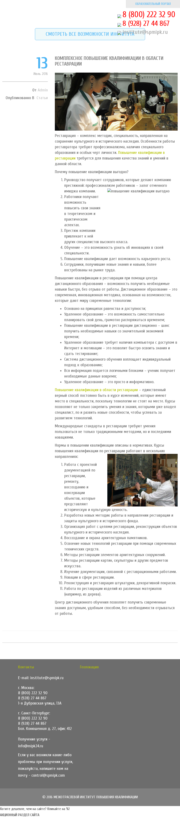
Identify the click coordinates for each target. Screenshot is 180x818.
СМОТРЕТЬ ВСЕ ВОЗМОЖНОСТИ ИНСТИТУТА (90, 34)
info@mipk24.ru (30, 746)
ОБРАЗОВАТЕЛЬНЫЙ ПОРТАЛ (153, 4)
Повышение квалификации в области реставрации (96, 389)
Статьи (42, 97)
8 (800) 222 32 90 (149, 14)
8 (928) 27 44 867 (146, 23)
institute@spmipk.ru (145, 32)
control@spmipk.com (48, 775)
